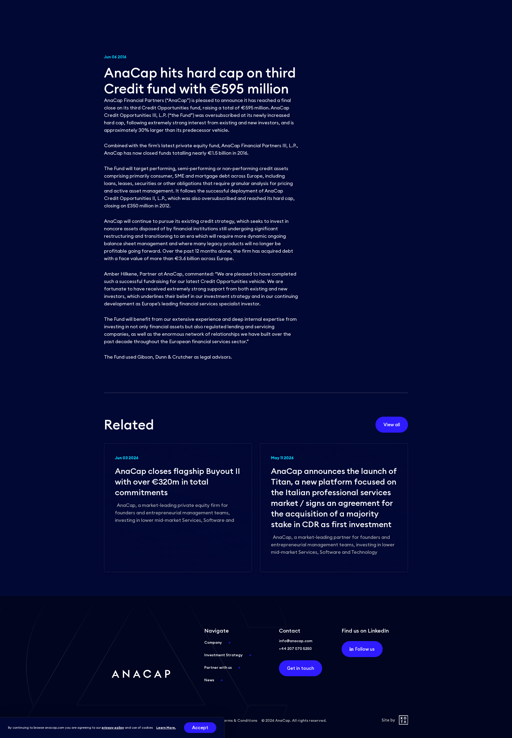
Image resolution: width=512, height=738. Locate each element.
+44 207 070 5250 (295, 648)
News (209, 680)
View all (391, 425)
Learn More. (166, 727)
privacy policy (113, 727)
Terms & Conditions (239, 720)
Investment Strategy (223, 655)
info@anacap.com (295, 640)
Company (213, 642)
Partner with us (218, 667)
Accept (200, 728)
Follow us (365, 649)
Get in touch (300, 668)
